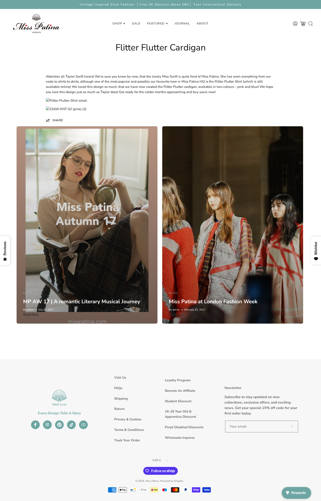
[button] (136, 23)
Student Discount (178, 401)
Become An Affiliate (180, 390)
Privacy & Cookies (127, 419)
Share (57, 120)
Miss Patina (152, 481)
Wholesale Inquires (180, 437)
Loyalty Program (177, 380)
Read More (31, 314)
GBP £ (156, 460)
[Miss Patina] (36, 23)
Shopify (178, 481)
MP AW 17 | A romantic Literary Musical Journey (81, 301)
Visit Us (120, 377)
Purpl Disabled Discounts (184, 427)
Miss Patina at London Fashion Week (213, 301)
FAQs (118, 388)
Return (119, 409)
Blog (27, 293)
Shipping (121, 398)
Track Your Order (127, 440)
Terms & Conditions (129, 430)
